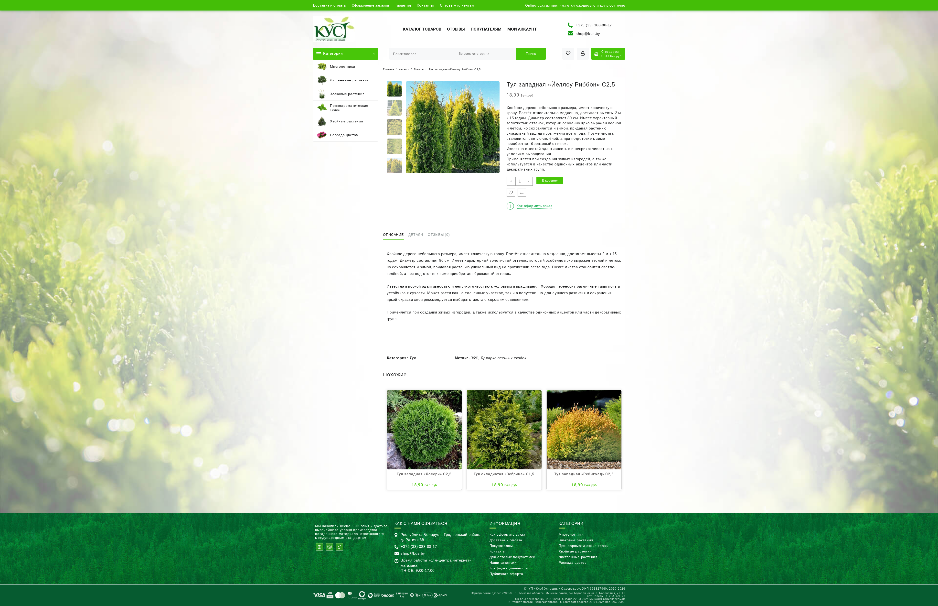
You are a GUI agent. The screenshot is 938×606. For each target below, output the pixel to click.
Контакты (498, 551)
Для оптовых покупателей (512, 557)
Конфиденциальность (509, 568)
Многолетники (571, 534)
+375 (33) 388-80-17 (594, 25)
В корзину (550, 180)
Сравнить (522, 192)
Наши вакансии (503, 562)
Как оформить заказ (507, 534)
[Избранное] (511, 192)
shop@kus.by (588, 34)
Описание (393, 235)
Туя (412, 358)
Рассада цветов (572, 562)
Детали (415, 235)
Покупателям (501, 546)
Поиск (531, 54)
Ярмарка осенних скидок (503, 358)
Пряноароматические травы (583, 546)
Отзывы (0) (439, 235)
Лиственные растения (578, 557)
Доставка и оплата (506, 540)
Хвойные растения (575, 551)
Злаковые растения (576, 540)
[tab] (395, 235)
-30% (473, 358)
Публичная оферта (506, 574)
